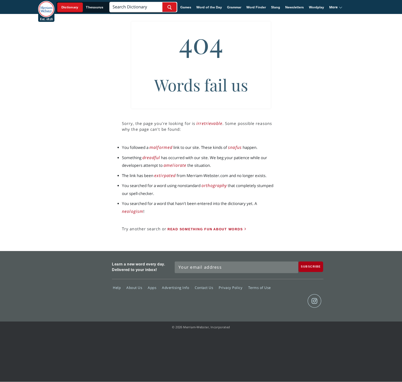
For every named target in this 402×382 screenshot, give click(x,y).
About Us (134, 287)
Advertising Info (176, 287)
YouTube (298, 301)
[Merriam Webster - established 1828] (46, 5)
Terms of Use (259, 287)
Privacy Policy (231, 287)
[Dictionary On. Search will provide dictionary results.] (82, 7)
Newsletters (294, 7)
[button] (336, 7)
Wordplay (316, 7)
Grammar (234, 7)
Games (185, 7)
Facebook (264, 301)
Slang (275, 7)
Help (117, 287)
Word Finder (256, 7)
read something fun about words (205, 229)
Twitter (281, 301)
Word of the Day (209, 7)
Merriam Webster (87, 283)
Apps (152, 287)
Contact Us (204, 287)
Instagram (314, 301)
